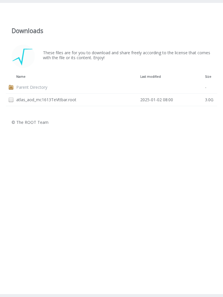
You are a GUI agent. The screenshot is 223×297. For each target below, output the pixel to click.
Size (208, 77)
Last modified (150, 77)
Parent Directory (31, 87)
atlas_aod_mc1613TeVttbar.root (46, 99)
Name (21, 77)
